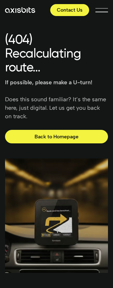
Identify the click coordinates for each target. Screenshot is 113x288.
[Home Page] (20, 10)
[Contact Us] (69, 10)
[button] (101, 10)
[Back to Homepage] (56, 136)
